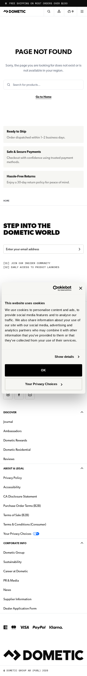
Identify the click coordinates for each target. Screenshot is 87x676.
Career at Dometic (28, 571)
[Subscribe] (79, 249)
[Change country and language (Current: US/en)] (82, 3)
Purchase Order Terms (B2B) (22, 506)
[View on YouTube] (30, 394)
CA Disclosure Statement (20, 496)
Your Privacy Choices (41, 384)
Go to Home (44, 96)
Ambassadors (12, 431)
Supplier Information (17, 599)
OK (43, 370)
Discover (9, 412)
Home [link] (6, 201)
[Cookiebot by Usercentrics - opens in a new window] (53, 288)
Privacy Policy (12, 478)
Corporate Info (14, 543)
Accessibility (11, 487)
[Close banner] (80, 288)
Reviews (8, 459)
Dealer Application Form (33, 608)
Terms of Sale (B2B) (16, 515)
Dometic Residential (30, 450)
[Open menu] (82, 11)
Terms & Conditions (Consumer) (24, 524)
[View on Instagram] (8, 394)
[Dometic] (14, 11)
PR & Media (24, 580)
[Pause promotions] (5, 3)
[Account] (59, 11)
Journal (8, 422)
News (20, 590)
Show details (64, 356)
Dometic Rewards (15, 440)
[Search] (49, 11)
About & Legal (13, 468)
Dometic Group (27, 552)
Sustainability (12, 562)
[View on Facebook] (19, 394)
